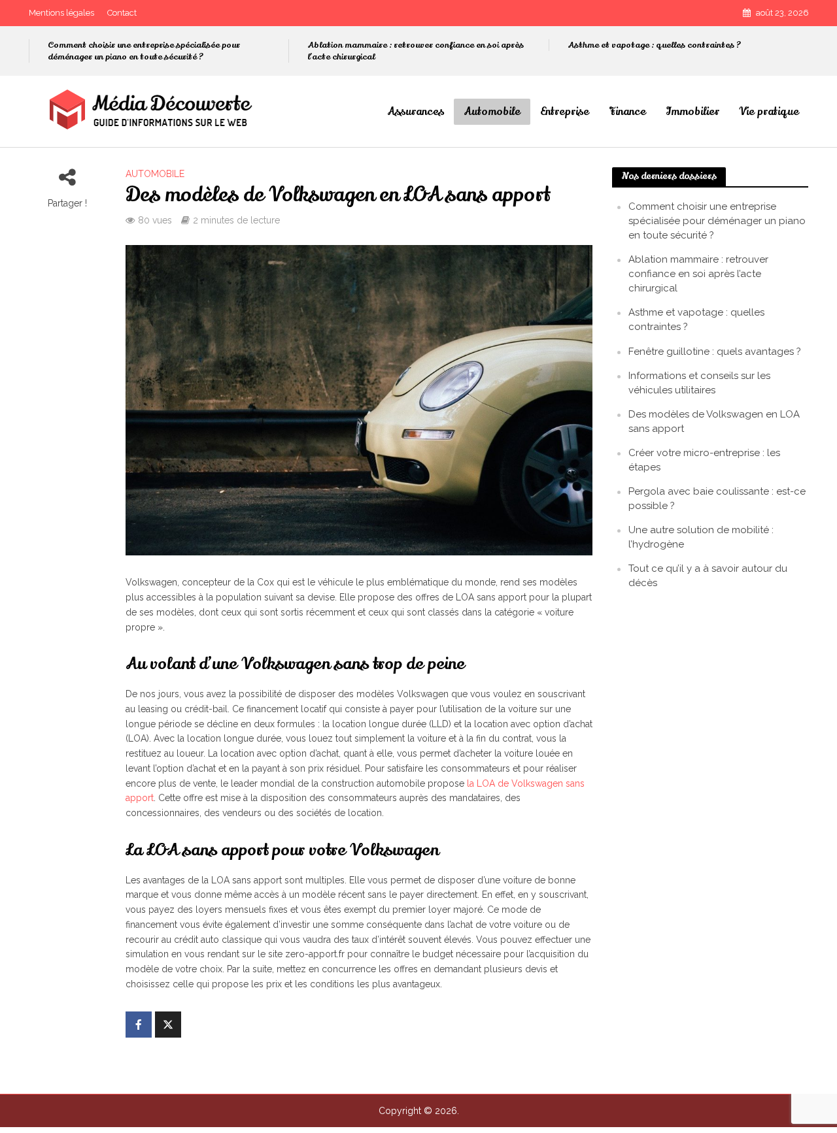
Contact (122, 13)
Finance (627, 112)
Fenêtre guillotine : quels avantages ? (714, 351)
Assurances (415, 112)
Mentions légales (61, 13)
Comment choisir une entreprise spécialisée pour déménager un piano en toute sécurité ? (144, 51)
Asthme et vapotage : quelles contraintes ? (654, 45)
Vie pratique (769, 112)
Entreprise (564, 112)
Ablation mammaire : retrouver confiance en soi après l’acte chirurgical (415, 51)
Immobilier (692, 112)
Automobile (492, 112)
